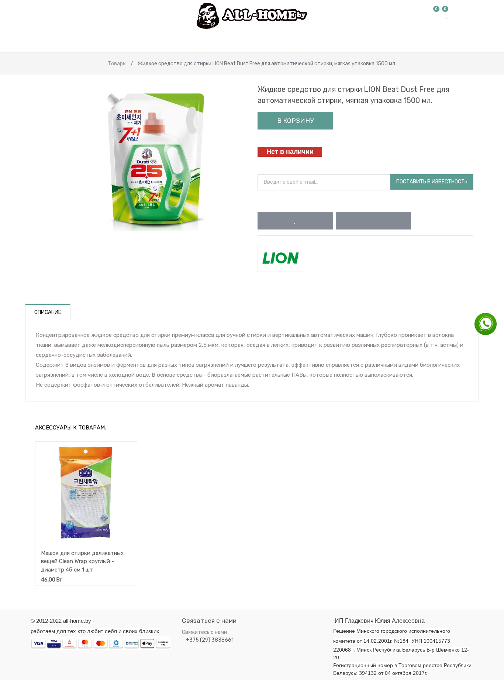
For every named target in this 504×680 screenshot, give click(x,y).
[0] (436, 15)
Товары (117, 64)
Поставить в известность (431, 182)
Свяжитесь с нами (204, 632)
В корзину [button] (295, 120)
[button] (295, 220)
